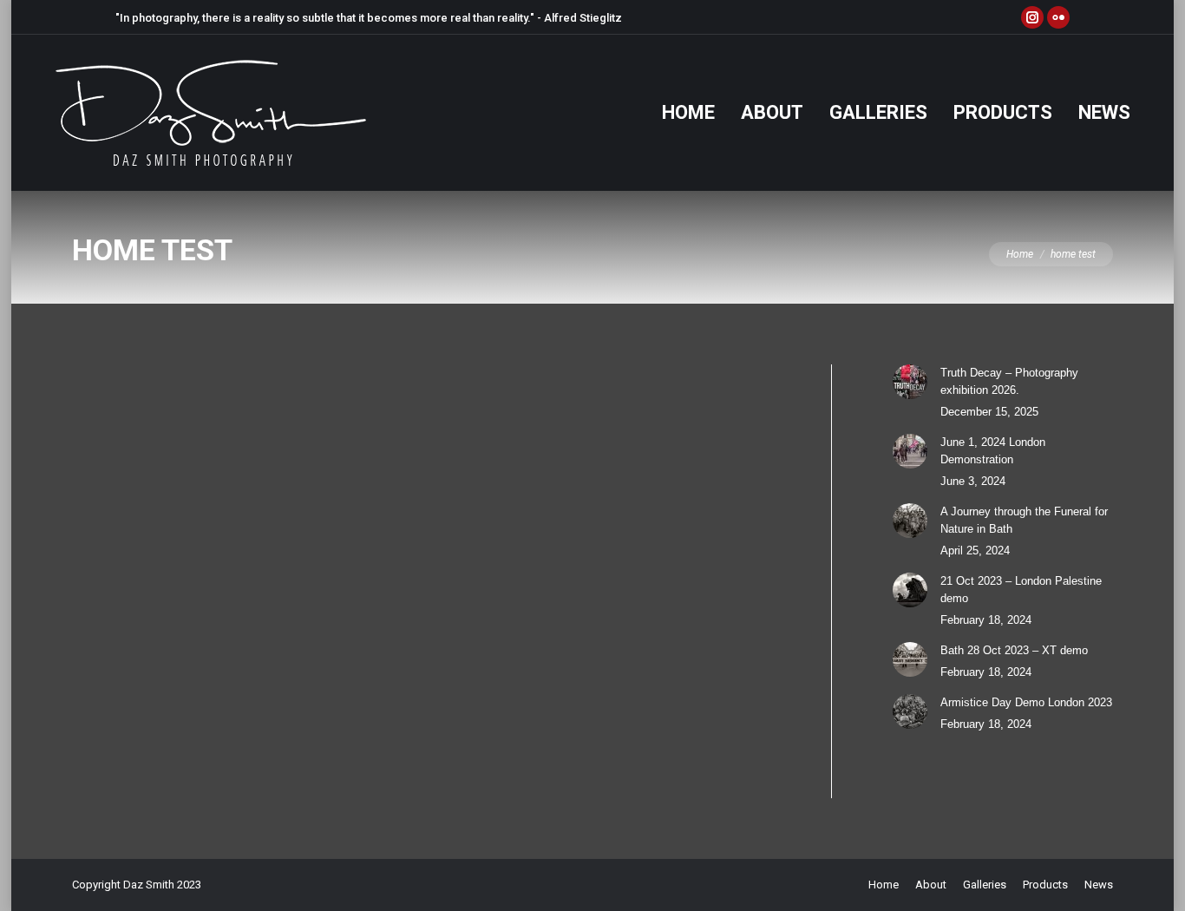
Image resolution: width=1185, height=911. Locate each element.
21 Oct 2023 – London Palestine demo (1021, 589)
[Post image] (910, 381)
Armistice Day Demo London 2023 (1026, 702)
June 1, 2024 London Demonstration (992, 451)
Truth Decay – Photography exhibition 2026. (1009, 381)
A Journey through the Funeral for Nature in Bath (1024, 520)
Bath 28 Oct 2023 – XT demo (1014, 650)
